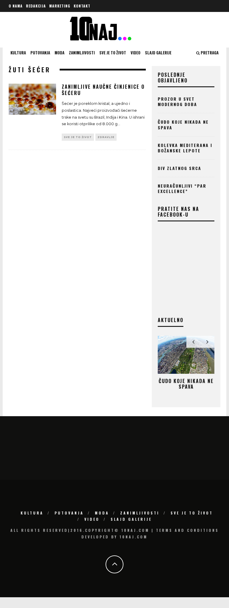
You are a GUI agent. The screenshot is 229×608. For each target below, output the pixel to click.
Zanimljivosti (82, 53)
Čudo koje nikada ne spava (183, 124)
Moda (59, 53)
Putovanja (40, 53)
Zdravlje (106, 137)
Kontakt (82, 5)
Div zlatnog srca (179, 168)
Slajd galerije (158, 53)
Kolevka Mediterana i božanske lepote (185, 148)
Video (135, 53)
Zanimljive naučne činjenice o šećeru (103, 90)
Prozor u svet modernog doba (177, 101)
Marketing (59, 5)
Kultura (18, 53)
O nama (16, 5)
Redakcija (36, 5)
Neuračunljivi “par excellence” (182, 188)
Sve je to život (112, 53)
